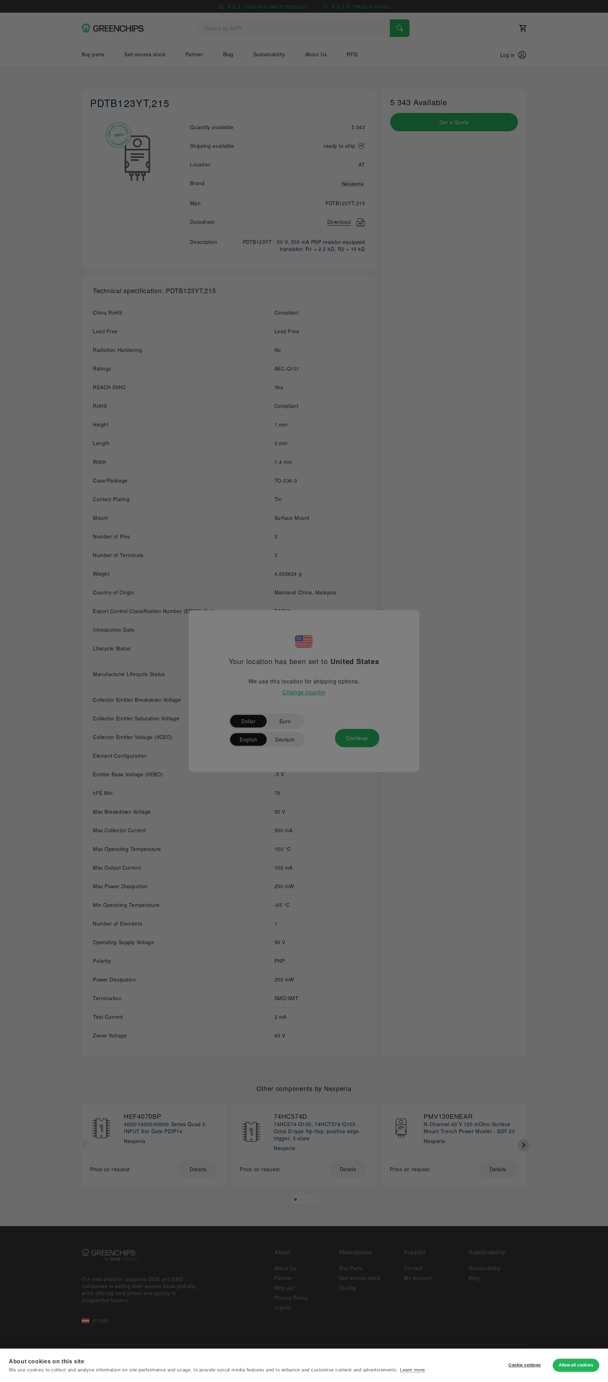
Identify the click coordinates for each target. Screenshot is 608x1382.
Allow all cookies (576, 1365)
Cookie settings (524, 1365)
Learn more (412, 1369)
